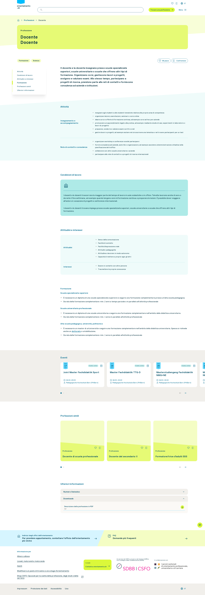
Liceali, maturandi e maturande (31, 561)
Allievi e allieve (23, 556)
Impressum (22, 588)
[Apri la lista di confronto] (177, 3)
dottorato (76, 331)
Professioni (29, 20)
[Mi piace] (95, 448)
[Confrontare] (100, 448)
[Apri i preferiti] (172, 3)
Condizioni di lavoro (24, 75)
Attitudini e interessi (25, 79)
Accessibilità (56, 588)
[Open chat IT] (199, 525)
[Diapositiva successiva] (185, 393)
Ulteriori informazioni (25, 90)
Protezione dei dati (39, 588)
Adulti (19, 566)
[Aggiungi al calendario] (101, 366)
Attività (20, 71)
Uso (66, 588)
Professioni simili (24, 86)
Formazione (22, 83)
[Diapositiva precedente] (180, 393)
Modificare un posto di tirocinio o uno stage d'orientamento (43, 571)
